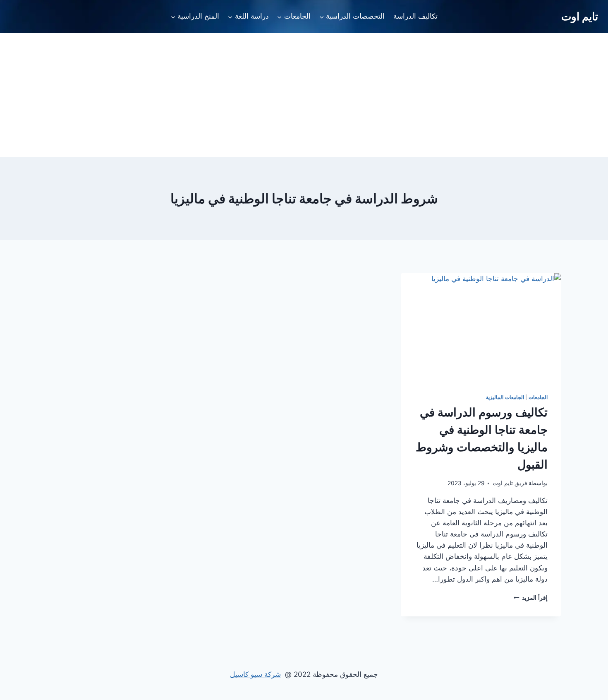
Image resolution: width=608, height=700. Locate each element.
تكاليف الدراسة (415, 16)
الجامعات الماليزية (505, 397)
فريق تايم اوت (510, 483)
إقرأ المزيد (531, 597)
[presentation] (481, 326)
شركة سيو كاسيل (255, 674)
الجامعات (538, 397)
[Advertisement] (304, 95)
